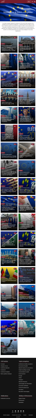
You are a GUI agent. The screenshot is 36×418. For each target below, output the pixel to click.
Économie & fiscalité (23, 365)
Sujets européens (24, 361)
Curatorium (3, 369)
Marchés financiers (23, 381)
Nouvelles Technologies (24, 391)
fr (28, 1)
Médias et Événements (25, 396)
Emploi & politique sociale (24, 369)
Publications (4, 396)
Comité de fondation (5, 371)
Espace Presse (22, 398)
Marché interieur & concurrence (26, 367)
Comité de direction (5, 367)
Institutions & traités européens (26, 364)
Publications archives (5, 398)
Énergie (20, 375)
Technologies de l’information (25, 383)
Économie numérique (23, 385)
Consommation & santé (24, 371)
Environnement (22, 373)
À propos (3, 364)
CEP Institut (4, 361)
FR (14, 37)
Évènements (21, 400)
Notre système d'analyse (6, 373)
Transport (21, 379)
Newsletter (21, 402)
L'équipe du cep (4, 365)
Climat (20, 377)
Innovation (21, 389)
